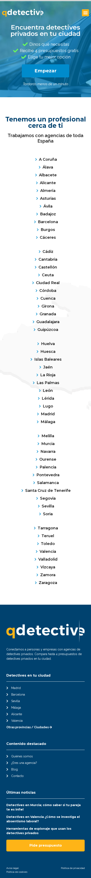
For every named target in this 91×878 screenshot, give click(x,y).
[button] (85, 12)
